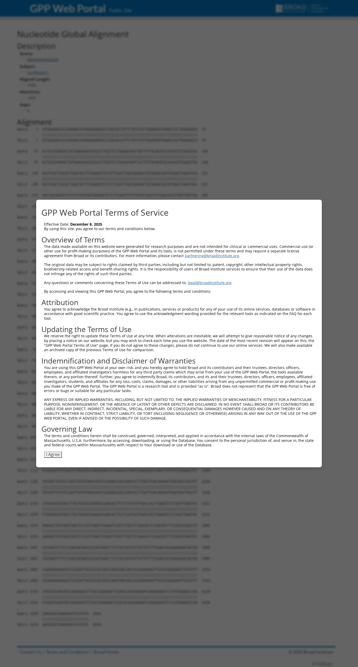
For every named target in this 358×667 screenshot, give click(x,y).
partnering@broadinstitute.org (212, 255)
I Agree (53, 454)
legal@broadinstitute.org (209, 282)
